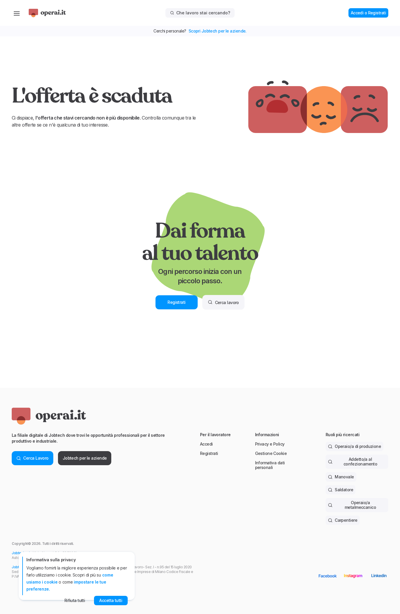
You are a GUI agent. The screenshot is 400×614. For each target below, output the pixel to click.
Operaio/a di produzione (358, 446)
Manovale (344, 476)
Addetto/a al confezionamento (360, 461)
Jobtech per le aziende (85, 458)
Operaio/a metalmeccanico (360, 505)
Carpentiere (346, 520)
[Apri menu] (17, 12)
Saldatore (344, 489)
